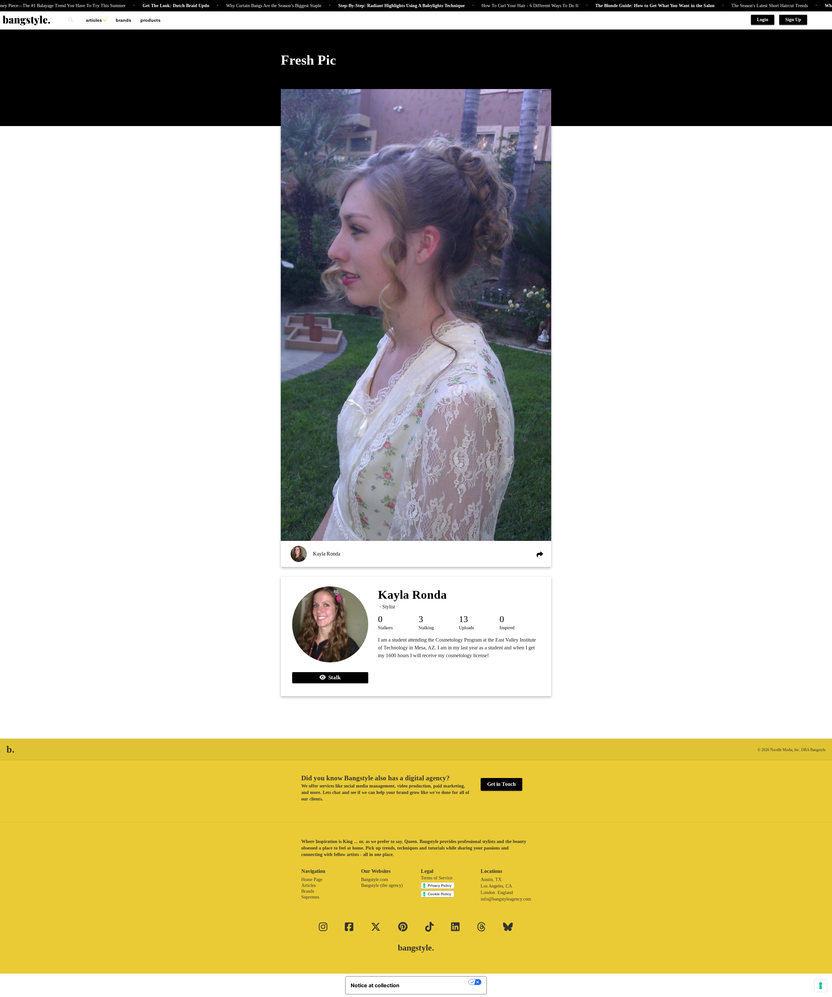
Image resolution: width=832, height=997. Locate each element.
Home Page (311, 879)
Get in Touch (501, 784)
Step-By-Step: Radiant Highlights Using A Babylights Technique (364, 5)
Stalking (426, 627)
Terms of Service (436, 878)
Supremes (310, 897)
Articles (94, 20)
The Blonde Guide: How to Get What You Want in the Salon (617, 5)
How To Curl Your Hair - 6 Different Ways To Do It (492, 5)
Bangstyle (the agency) (382, 885)
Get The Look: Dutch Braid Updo (138, 5)
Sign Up (793, 19)
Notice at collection (375, 985)
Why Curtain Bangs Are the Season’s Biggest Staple (236, 5)
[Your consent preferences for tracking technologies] (820, 985)
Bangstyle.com (374, 879)
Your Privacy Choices (437, 982)
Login (762, 19)
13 (463, 619)
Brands (123, 20)
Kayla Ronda (326, 553)
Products (150, 20)
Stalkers (385, 627)
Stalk (333, 677)
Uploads (466, 627)
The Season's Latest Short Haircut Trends (732, 5)
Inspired (507, 627)
